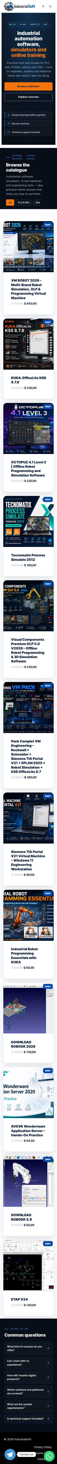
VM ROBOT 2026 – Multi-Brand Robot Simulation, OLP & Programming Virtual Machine (28, 289)
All (10, 202)
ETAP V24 (19, 1299)
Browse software (28, 86)
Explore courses (28, 96)
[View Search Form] (43, 6)
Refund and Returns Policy (35, 1453)
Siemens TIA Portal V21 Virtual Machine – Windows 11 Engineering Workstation (28, 860)
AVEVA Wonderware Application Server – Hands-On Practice (28, 1130)
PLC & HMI (23, 202)
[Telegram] (10, 1454)
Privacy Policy (43, 1447)
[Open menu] (50, 6)
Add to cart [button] (22, 313)
